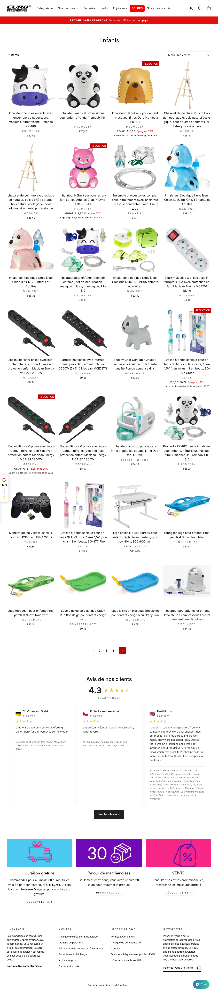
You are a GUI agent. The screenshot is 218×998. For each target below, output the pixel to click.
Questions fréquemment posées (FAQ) (133, 954)
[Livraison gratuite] (39, 853)
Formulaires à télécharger (73, 954)
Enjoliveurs (120, 8)
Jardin (104, 8)
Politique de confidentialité (126, 942)
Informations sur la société (126, 960)
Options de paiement (71, 942)
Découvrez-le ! (39, 902)
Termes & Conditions (123, 936)
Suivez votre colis (158, 8)
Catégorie (43, 8)
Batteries (89, 8)
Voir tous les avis (109, 814)
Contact (115, 948)
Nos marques (67, 8)
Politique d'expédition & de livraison (79, 936)
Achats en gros (67, 960)
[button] (201, 984)
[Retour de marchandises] (109, 853)
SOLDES (137, 8)
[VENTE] (178, 853)
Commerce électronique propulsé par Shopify (109, 985)
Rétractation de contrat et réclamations (81, 948)
